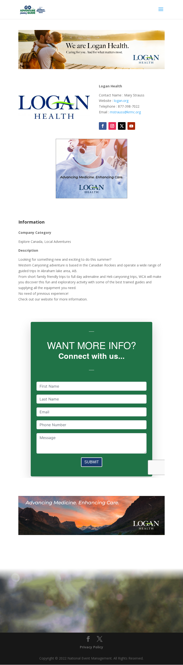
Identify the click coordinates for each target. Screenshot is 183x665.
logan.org (121, 100)
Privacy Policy (91, 647)
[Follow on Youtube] (131, 126)
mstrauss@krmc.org (125, 112)
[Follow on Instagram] (112, 126)
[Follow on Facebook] (103, 126)
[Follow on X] (122, 126)
